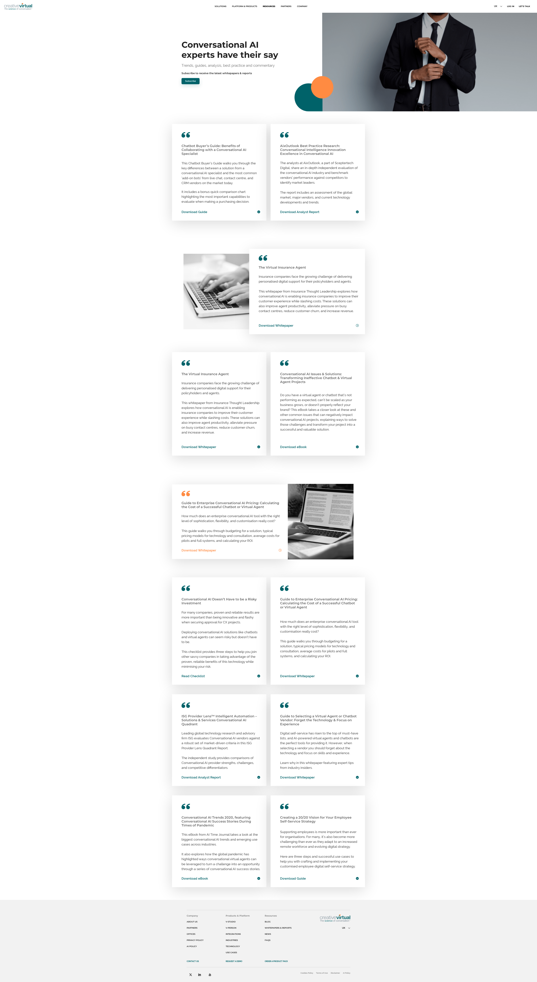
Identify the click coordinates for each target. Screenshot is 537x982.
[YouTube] (210, 975)
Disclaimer (335, 973)
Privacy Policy (195, 940)
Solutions (220, 6)
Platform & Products (244, 6)
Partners (286, 6)
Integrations (233, 934)
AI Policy (192, 946)
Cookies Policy (307, 973)
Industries (232, 940)
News (268, 934)
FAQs (267, 940)
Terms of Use (322, 973)
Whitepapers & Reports (278, 928)
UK (495, 6)
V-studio (231, 921)
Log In (510, 6)
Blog (268, 921)
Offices (191, 934)
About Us (192, 921)
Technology (233, 946)
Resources (269, 6)
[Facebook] (191, 975)
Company (302, 6)
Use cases (231, 952)
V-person (231, 928)
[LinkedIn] (199, 975)
